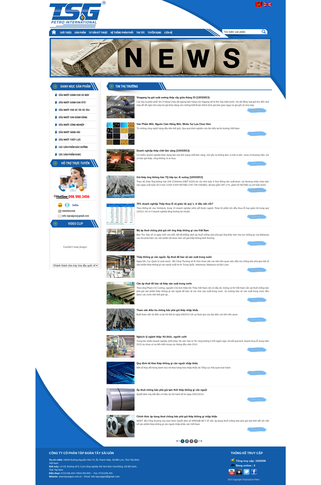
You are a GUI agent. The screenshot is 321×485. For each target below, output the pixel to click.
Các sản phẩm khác (70, 154)
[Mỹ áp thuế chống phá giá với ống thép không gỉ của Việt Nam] (120, 250)
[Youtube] (231, 474)
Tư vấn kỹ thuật (98, 32)
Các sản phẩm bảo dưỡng (73, 147)
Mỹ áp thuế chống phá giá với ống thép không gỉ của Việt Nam (173, 230)
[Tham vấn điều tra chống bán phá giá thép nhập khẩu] (120, 330)
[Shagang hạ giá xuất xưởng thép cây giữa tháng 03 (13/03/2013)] (120, 117)
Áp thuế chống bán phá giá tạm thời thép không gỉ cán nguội (172, 390)
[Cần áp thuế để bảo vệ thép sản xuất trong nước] (120, 303)
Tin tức (140, 32)
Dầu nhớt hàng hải (69, 132)
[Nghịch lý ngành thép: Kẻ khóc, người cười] (120, 356)
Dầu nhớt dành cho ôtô (72, 102)
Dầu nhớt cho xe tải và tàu (74, 110)
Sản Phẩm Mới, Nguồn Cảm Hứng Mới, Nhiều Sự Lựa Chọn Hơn (174, 124)
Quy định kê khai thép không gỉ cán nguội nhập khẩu (167, 363)
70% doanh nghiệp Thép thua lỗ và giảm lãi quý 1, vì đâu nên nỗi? (175, 203)
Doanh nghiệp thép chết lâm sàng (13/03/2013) (163, 150)
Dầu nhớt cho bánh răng (73, 117)
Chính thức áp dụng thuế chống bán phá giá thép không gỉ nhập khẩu (177, 416)
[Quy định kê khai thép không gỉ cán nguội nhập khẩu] (120, 383)
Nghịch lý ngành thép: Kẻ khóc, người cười (162, 336)
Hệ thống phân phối (122, 32)
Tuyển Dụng (154, 32)
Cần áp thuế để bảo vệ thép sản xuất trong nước (164, 283)
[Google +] (238, 474)
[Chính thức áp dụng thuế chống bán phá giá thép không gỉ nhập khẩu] (120, 436)
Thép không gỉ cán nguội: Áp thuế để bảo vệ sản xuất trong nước (174, 257)
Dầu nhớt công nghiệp (71, 124)
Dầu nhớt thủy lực (70, 139)
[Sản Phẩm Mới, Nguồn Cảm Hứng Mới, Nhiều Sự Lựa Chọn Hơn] (120, 144)
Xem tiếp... (257, 110)
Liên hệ (168, 32)
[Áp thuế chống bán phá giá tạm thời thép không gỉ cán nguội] (120, 409)
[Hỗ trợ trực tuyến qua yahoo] (61, 206)
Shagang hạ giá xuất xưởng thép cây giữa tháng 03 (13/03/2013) (173, 97)
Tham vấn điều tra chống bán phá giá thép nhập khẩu (167, 310)
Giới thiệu (66, 32)
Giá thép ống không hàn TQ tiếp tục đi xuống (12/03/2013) (170, 177)
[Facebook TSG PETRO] (253, 474)
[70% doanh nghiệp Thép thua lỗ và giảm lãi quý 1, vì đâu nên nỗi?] (120, 223)
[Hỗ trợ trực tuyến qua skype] (68, 206)
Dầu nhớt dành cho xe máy (74, 95)
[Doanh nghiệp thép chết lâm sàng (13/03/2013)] (120, 170)
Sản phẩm (80, 32)
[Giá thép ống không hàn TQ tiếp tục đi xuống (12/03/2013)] (120, 197)
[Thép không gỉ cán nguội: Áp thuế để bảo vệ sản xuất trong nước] (120, 276)
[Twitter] (246, 474)
